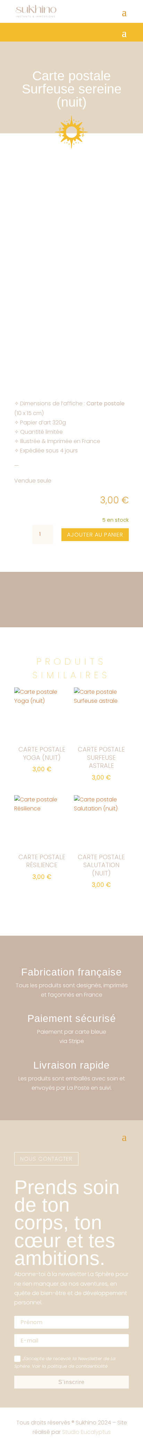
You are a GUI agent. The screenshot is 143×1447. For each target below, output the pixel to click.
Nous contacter (46, 1159)
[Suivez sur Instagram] (19, 1111)
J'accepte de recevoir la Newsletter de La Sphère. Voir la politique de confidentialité (65, 1362)
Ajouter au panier (95, 535)
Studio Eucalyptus (86, 1432)
